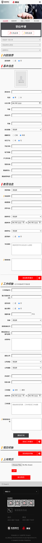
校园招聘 (14, 21)
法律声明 (22, 535)
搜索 (23, 484)
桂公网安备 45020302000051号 (14, 538)
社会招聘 (5, 21)
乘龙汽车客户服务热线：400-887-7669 (28, 518)
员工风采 (36, 21)
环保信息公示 (15, 535)
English (28, 535)
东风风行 (5, 2)
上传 (14, 470)
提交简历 (21, 477)
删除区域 (21, 435)
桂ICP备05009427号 (30, 538)
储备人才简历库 (25, 21)
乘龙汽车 (16, 2)
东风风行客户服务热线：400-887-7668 (14, 518)
